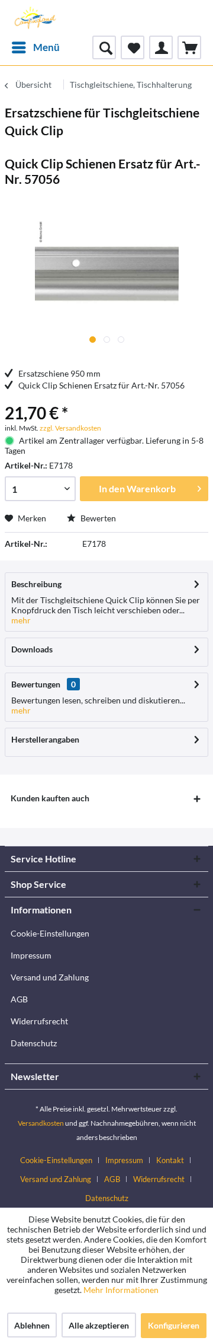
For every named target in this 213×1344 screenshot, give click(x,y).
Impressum (31, 955)
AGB (19, 999)
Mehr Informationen (121, 1290)
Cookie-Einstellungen (50, 933)
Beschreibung (36, 584)
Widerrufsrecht (39, 1021)
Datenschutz (34, 1043)
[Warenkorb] (189, 47)
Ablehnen (32, 1325)
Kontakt (170, 1160)
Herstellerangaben (45, 739)
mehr (21, 620)
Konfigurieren (173, 1325)
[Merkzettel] (132, 47)
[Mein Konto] (161, 47)
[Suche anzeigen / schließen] (104, 47)
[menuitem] (35, 47)
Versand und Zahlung (50, 977)
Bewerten (97, 518)
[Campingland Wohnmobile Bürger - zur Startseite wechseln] (34, 18)
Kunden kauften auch (50, 798)
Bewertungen (35, 684)
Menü (46, 47)
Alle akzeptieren (99, 1325)
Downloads (32, 649)
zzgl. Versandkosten (70, 427)
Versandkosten (41, 1123)
